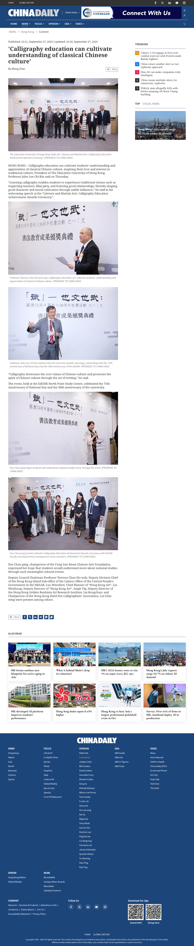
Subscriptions (27, 909)
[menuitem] (71, 13)
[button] (138, 136)
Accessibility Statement (19, 914)
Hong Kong (27, 32)
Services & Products (28, 905)
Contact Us (13, 909)
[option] (156, 125)
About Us (12, 905)
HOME (14, 24)
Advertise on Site (49, 905)
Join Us (40, 909)
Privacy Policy (39, 914)
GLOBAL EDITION (26, 2)
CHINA (11, 2)
